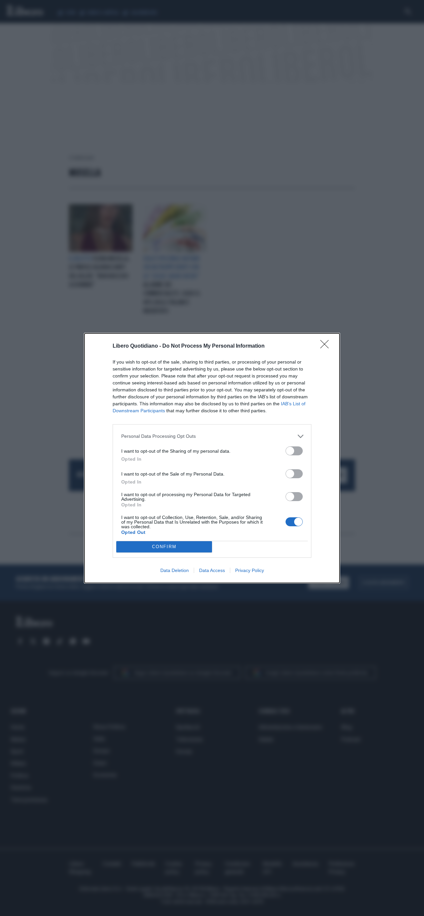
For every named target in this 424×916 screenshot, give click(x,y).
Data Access (212, 570)
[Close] (326, 346)
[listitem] (212, 436)
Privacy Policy (249, 570)
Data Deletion (174, 570)
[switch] (294, 450)
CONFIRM (164, 546)
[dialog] (212, 458)
